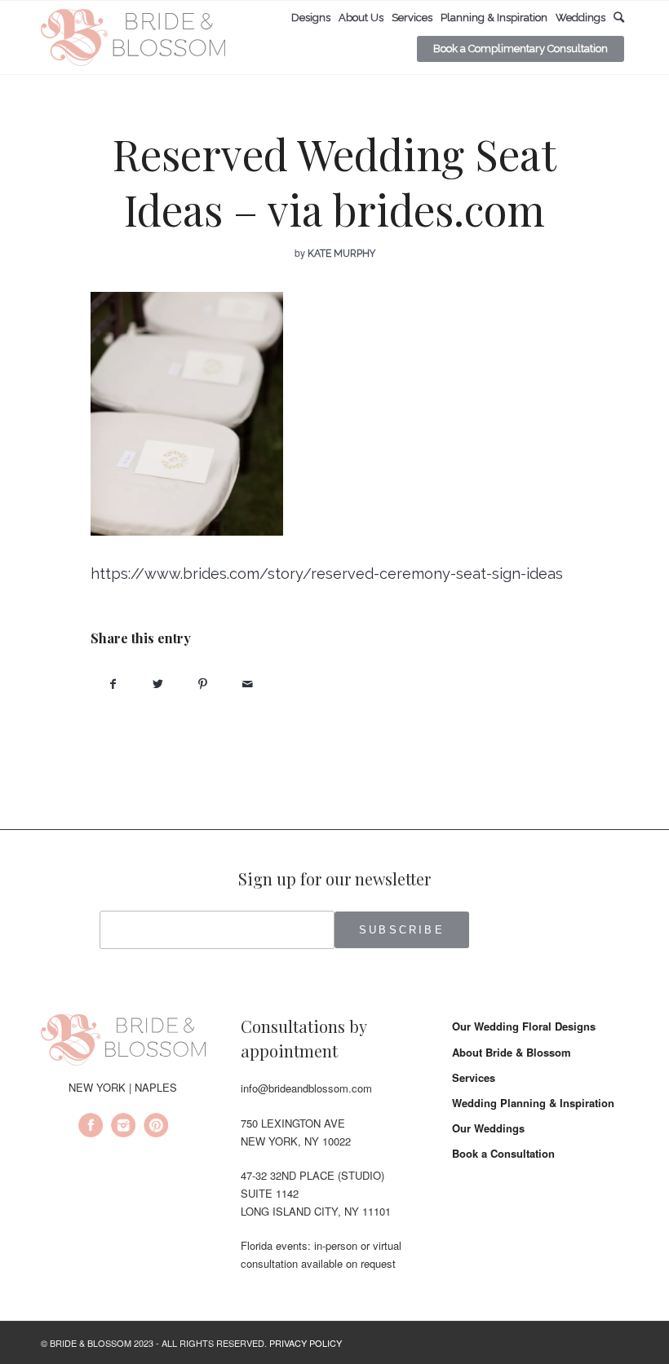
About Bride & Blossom (511, 1052)
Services (473, 1077)
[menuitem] (310, 17)
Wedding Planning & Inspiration (533, 1102)
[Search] (618, 17)
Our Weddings (488, 1128)
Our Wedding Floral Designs (524, 1026)
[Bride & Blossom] (123, 1042)
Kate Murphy (341, 253)
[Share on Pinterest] (202, 683)
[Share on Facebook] (113, 683)
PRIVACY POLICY (305, 1342)
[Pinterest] (156, 1127)
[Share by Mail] (247, 683)
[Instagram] (123, 1127)
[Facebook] (90, 1127)
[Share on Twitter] (157, 683)
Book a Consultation (503, 1153)
